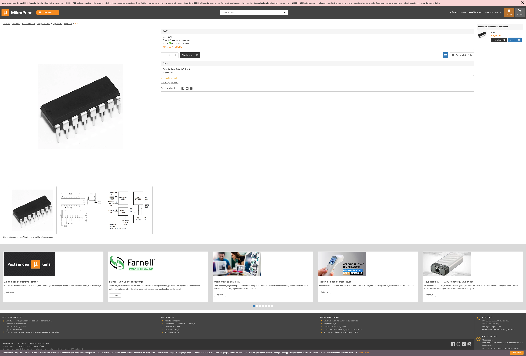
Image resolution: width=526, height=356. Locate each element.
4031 (493, 32)
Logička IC (68, 23)
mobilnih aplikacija (62, 349)
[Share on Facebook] (182, 88)
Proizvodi (16, 23)
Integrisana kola (43, 23)
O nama (463, 12)
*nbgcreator (14, 349)
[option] (80, 106)
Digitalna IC (57, 23)
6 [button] (269, 306)
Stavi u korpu (189, 55)
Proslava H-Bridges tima (16, 323)
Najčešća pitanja (476, 12)
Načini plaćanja (330, 323)
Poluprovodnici (28, 23)
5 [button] (266, 306)
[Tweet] (187, 88)
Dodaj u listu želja (462, 54)
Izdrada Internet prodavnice (31, 349)
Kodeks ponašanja (172, 320)
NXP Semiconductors (181, 40)
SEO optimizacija (77, 349)
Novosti (489, 12)
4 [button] (263, 306)
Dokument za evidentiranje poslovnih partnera (343, 329)
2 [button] (257, 306)
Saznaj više (364, 353)
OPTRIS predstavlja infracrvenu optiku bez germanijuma (29, 320)
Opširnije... (10, 291)
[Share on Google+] (191, 88)
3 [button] (260, 306)
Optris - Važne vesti (14, 329)
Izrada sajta (48, 349)
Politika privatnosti (172, 332)
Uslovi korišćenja (172, 329)
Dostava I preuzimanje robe (335, 326)
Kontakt (499, 12)
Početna (454, 12)
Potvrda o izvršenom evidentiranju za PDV (341, 332)
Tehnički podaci (170, 78)
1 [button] (254, 306)
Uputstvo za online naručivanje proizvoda (341, 320)
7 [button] (272, 306)
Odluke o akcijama (172, 326)
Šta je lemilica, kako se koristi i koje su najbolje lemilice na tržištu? (32, 332)
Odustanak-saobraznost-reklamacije (180, 323)
